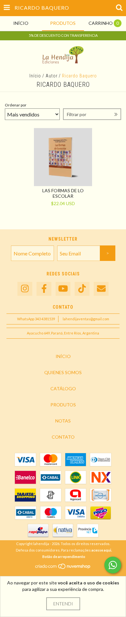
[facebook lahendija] (44, 289)
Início (35, 75)
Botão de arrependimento (63, 556)
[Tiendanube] (63, 568)
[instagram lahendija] (24, 289)
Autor (52, 75)
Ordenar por (15, 105)
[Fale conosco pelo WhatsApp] (112, 565)
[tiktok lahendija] (82, 289)
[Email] (101, 289)
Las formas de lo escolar (63, 193)
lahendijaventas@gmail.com (86, 319)
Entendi (63, 603)
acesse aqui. (101, 550)
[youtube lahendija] (63, 289)
